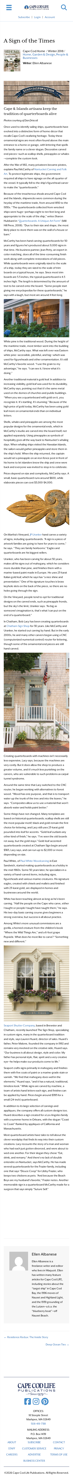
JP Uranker (36, 534)
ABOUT (11, 1442)
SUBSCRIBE (34, 1442)
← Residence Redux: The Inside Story (26, 1337)
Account (50, 17)
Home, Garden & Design (39, 54)
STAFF (11, 1448)
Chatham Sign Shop (18, 625)
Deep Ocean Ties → (57, 1344)
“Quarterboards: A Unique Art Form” (39, 220)
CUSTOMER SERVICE (34, 1448)
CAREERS (11, 1454)
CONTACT (59, 1442)
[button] (64, 7)
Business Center (34, 1460)
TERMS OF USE (59, 1454)
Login (37, 17)
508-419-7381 (38, 1423)
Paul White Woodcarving (34, 860)
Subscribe (24, 17)
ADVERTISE (34, 1454)
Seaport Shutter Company (19, 1025)
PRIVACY (59, 1448)
